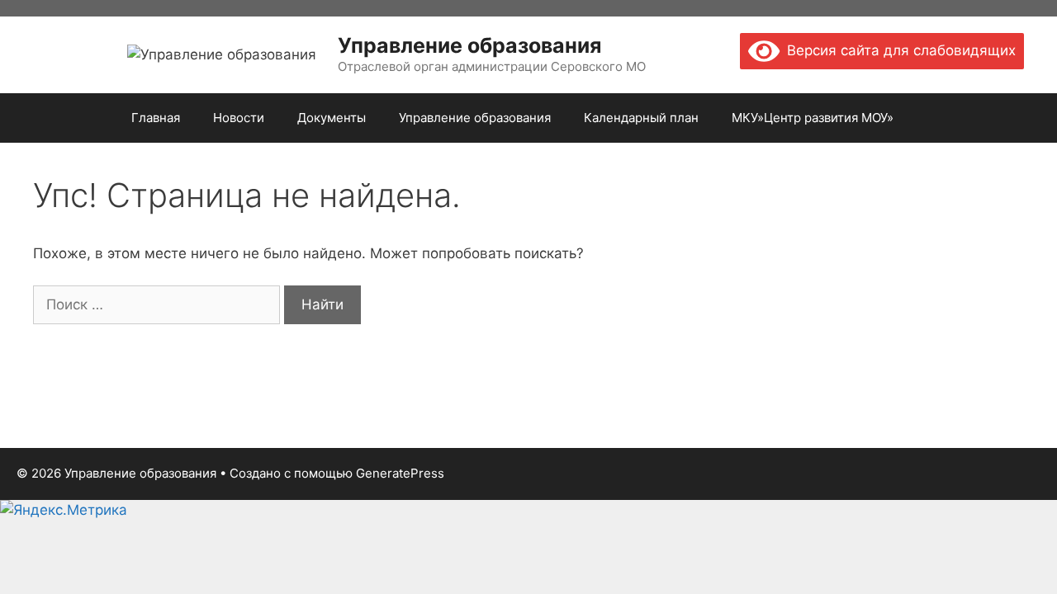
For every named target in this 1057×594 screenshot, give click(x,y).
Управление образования (469, 45)
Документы (331, 117)
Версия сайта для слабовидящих (898, 50)
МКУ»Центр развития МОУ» (812, 117)
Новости (238, 117)
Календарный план (641, 117)
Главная (155, 117)
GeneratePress (400, 473)
